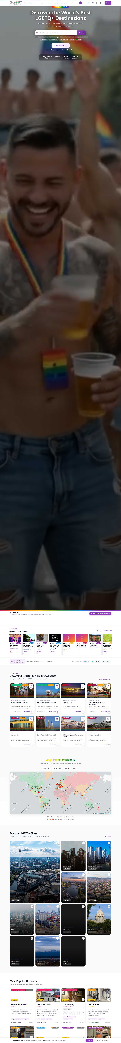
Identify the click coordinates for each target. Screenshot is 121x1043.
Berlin (41, 37)
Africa (56, 3)
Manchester (43, 39)
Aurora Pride (15, 735)
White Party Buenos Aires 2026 (46, 702)
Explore (36, 3)
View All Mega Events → (104, 679)
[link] (15, 648)
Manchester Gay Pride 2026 (19, 702)
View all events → (107, 630)
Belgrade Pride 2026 (95, 735)
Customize (105, 1040)
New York (48, 37)
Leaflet (95, 813)
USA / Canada (49, 3)
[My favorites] (93, 3)
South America (73, 3)
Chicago (55, 37)
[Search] (89, 3)
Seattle (72, 39)
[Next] (101, 630)
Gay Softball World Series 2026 (46, 735)
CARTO (109, 813)
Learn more (62, 1040)
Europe (42, 3)
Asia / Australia (64, 3)
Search (81, 33)
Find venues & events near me (101, 613)
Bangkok (78, 37)
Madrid (85, 37)
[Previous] (97, 630)
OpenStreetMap (102, 813)
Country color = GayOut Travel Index (64, 819)
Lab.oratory (68, 1004)
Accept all (89, 1040)
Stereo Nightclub (19, 1004)
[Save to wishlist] (31, 712)
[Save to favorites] (31, 999)
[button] (60, 787)
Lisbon (78, 39)
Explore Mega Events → (53, 49)
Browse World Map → (68, 49)
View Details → (27, 711)
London (62, 37)
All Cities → (108, 836)
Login (108, 3)
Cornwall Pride (67, 702)
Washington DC (53, 39)
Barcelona (70, 37)
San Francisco (64, 39)
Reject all (97, 1040)
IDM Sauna (93, 1004)
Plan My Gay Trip (61, 45)
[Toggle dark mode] (96, 3)
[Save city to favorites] (57, 842)
